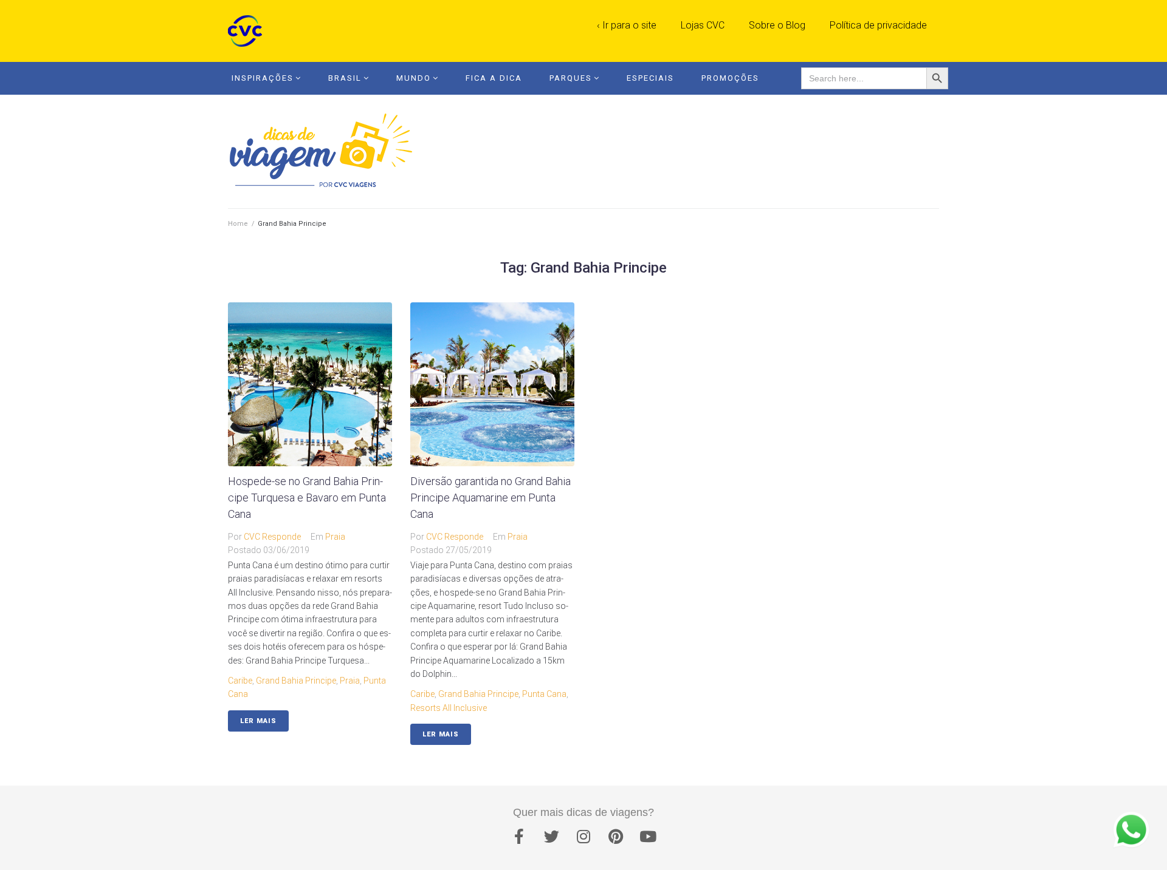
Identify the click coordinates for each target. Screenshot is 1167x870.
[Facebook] (519, 836)
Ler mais (258, 721)
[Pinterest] (616, 836)
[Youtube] (648, 836)
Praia (335, 537)
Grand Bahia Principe (296, 680)
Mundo (413, 78)
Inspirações (263, 78)
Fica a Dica (494, 78)
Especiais (650, 78)
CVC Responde (272, 537)
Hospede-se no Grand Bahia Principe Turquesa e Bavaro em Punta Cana (307, 497)
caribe (240, 680)
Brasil (345, 78)
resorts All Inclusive (448, 708)
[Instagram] (583, 836)
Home (238, 224)
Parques (570, 78)
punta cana (544, 694)
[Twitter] (551, 836)
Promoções (730, 78)
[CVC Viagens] (248, 31)
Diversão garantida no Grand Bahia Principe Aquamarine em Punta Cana (490, 497)
